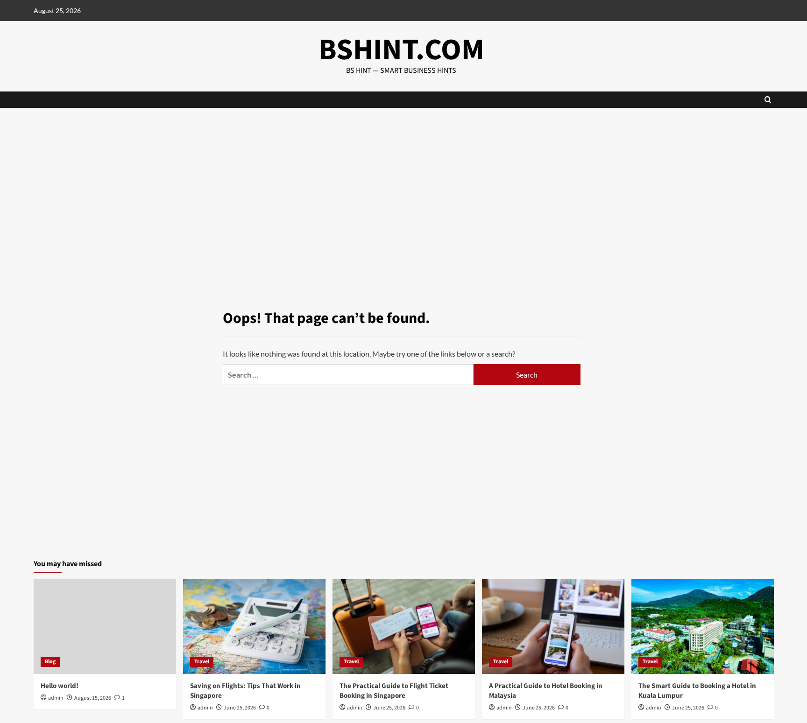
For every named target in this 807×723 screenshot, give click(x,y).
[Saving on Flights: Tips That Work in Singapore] (254, 626)
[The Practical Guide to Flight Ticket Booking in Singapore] (404, 626)
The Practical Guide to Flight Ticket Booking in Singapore (394, 691)
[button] (768, 99)
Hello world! (59, 686)
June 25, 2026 (240, 708)
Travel (201, 662)
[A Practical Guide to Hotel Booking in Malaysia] (553, 626)
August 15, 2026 (92, 698)
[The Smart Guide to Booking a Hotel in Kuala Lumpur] (702, 626)
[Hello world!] (105, 626)
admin (56, 698)
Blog (50, 662)
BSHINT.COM (401, 49)
